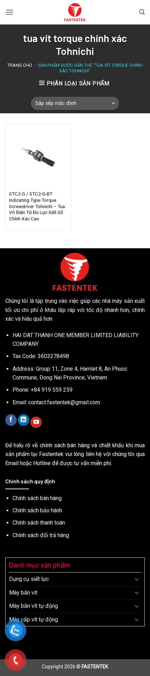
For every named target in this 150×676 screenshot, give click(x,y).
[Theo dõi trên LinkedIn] (23, 420)
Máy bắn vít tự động (33, 606)
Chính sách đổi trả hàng (41, 535)
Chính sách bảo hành (37, 510)
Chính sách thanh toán (39, 522)
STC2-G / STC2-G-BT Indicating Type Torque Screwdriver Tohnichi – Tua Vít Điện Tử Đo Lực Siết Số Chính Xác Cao (37, 206)
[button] (9, 12)
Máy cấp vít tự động (33, 619)
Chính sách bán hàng (37, 498)
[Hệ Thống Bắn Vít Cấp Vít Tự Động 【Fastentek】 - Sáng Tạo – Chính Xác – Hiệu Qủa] (75, 12)
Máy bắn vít (23, 592)
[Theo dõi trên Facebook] (11, 420)
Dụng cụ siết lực (29, 579)
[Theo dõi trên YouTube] (36, 422)
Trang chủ (19, 65)
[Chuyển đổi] (137, 579)
